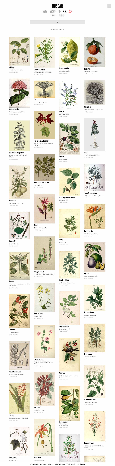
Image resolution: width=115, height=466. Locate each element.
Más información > (72, 464)
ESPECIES (61, 15)
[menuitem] (53, 15)
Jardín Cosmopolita (13, 72)
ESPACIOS (53, 15)
